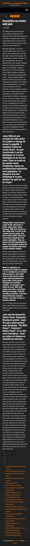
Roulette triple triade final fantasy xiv (15, 471)
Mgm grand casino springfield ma (14, 499)
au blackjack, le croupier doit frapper (15, 3)
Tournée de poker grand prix (13, 492)
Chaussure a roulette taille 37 (13, 535)
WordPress (17, 540)
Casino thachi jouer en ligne (13, 497)
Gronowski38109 (14, 16)
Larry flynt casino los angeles (13, 485)
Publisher (6, 27)
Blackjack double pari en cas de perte (16, 528)
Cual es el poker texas (11, 483)
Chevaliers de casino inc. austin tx (14, 506)
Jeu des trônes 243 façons (13, 530)
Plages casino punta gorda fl (13, 532)
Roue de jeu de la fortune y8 (13, 495)
